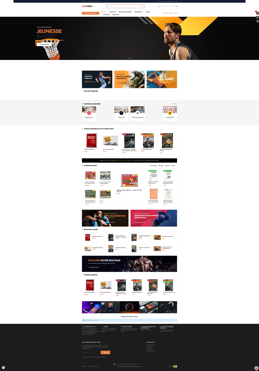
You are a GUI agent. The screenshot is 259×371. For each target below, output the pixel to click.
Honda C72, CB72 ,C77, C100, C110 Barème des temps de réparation (153, 201)
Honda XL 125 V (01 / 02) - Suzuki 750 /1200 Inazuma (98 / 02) (105, 183)
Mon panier (149, 349)
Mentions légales (122, 366)
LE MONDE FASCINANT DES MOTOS (166, 150)
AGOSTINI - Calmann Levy (144, 247)
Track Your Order (161, 1)
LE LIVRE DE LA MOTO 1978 (167, 236)
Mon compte (149, 347)
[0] (173, 6)
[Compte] (159, 6)
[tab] (153, 166)
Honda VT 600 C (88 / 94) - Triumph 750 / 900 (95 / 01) (90, 183)
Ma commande (150, 346)
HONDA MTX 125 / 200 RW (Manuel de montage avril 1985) (153, 182)
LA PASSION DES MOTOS (146, 149)
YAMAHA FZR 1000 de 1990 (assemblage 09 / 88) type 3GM (168, 201)
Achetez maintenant (165, 82)
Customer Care (170, 1)
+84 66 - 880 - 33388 (170, 13)
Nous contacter (150, 344)
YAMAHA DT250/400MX (89, 149)
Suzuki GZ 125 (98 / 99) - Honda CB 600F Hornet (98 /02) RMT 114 (90, 201)
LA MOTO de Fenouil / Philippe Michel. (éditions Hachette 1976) (129, 150)
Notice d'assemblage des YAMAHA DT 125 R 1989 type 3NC (168, 183)
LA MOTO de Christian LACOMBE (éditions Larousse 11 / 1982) (167, 248)
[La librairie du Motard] (87, 6)
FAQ (176, 1)
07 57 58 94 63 (148, 330)
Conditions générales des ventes (133, 366)
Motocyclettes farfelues (108, 149)
